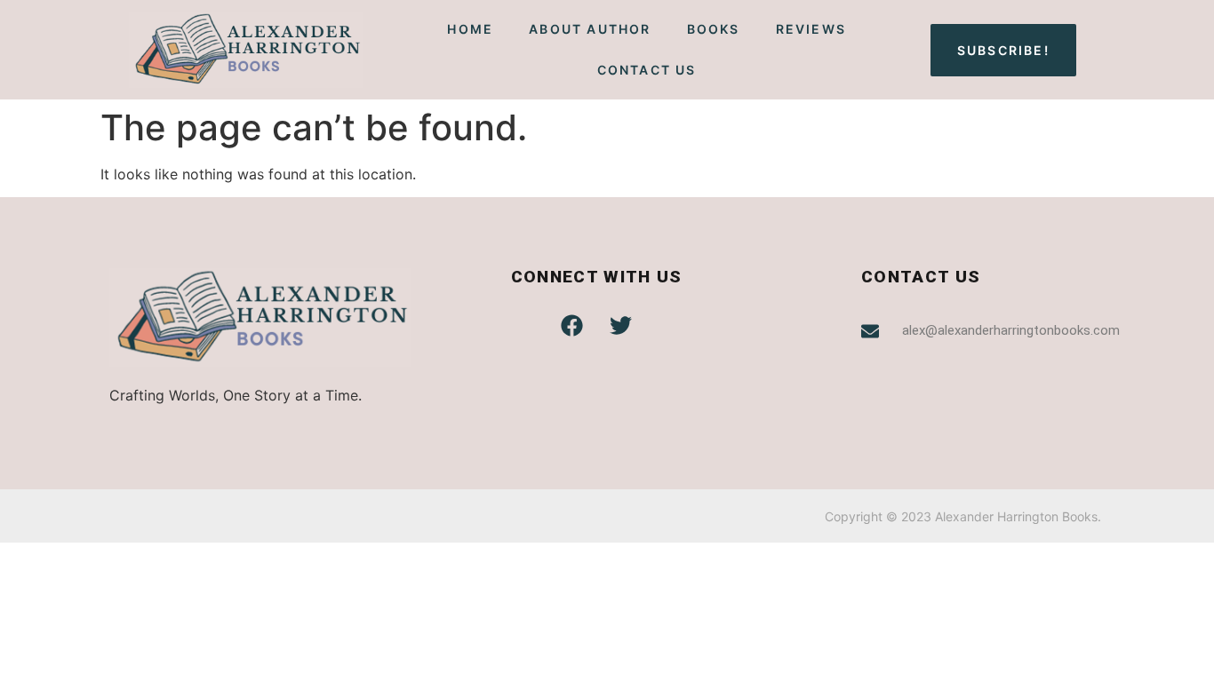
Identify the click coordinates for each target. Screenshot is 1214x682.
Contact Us (647, 69)
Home (470, 28)
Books (713, 28)
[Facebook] (572, 325)
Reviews (811, 28)
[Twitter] (621, 325)
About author (590, 28)
